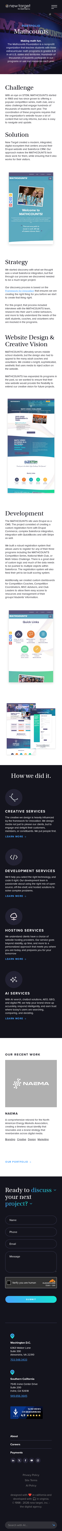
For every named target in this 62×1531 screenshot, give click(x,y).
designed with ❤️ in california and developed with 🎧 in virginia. (31, 1497)
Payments (16, 1452)
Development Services (30, 870)
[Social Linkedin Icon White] (13, 1460)
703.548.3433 (18, 1359)
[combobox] (43, 1190)
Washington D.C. (20, 1343)
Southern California (22, 1379)
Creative (21, 1139)
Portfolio (31, 26)
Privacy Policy (31, 1475)
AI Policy (31, 1485)
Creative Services (25, 811)
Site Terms (31, 1480)
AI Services (17, 993)
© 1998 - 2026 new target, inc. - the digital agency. (31, 1504)
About (14, 1436)
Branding (10, 1139)
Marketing (43, 1139)
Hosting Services (24, 930)
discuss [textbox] (41, 1190)
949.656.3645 (18, 1396)
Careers (15, 1444)
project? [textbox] (16, 1203)
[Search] (53, 1525)
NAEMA (11, 1113)
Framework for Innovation (19, 290)
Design (32, 1139)
